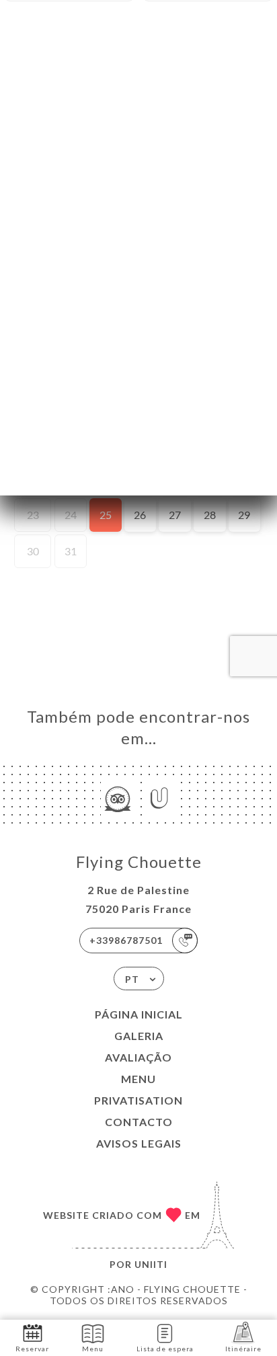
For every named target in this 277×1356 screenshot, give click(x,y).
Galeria (138, 1035)
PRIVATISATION (138, 1100)
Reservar (32, 1349)
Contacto (139, 1121)
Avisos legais (139, 1143)
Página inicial (139, 1014)
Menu (138, 1078)
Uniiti (150, 1264)
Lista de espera (165, 1349)
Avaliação (138, 1057)
